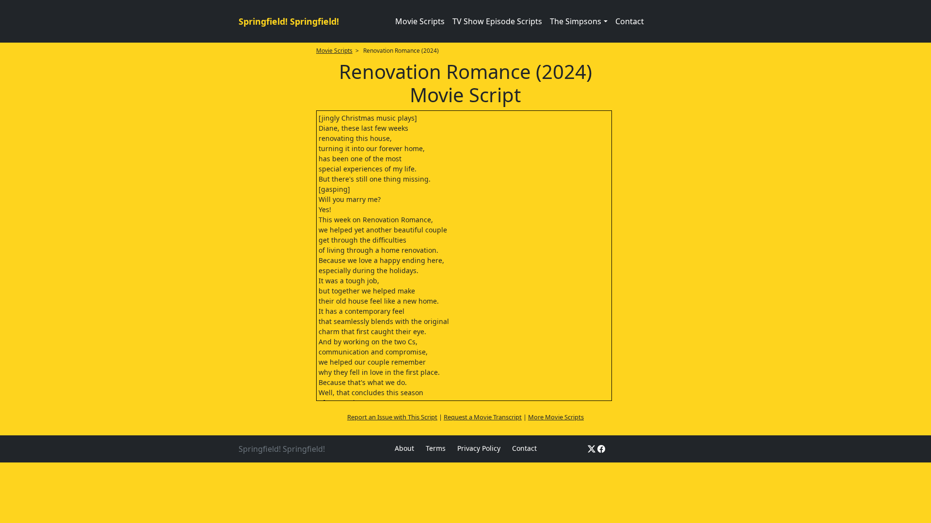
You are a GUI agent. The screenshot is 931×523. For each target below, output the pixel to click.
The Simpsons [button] (575, 21)
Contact (629, 21)
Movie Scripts (420, 21)
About (404, 448)
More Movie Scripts (556, 417)
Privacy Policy (478, 448)
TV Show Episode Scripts (497, 21)
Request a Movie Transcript (483, 417)
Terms (436, 448)
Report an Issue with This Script (392, 417)
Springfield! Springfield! (289, 21)
